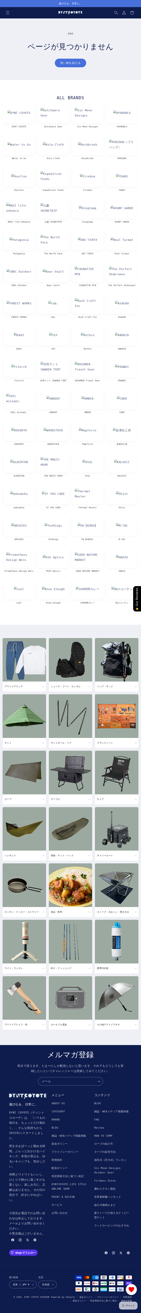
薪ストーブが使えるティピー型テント (111, 1215)
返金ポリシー (60, 1143)
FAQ (96, 1119)
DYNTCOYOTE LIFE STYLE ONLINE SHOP (69, 1186)
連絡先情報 (126, 1301)
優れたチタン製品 (105, 1188)
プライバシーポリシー (65, 1151)
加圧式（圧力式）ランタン (110, 1159)
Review (99, 1127)
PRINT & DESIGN (63, 1196)
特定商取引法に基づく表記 (68, 1176)
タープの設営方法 (105, 1151)
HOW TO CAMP (103, 1135)
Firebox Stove (105, 1180)
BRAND (56, 1119)
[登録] (99, 1081)
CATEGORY (58, 1111)
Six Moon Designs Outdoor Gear (107, 1170)
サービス (57, 1204)
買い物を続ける (70, 63)
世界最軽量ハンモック (107, 1196)
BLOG (55, 1127)
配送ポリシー (60, 1168)
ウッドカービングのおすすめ (111, 1225)
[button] (8, 13)
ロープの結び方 (103, 1143)
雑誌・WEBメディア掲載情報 (69, 1135)
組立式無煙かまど (105, 1204)
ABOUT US (58, 1103)
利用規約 (57, 1159)
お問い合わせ (60, 1212)
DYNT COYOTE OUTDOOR (37, 1297)
